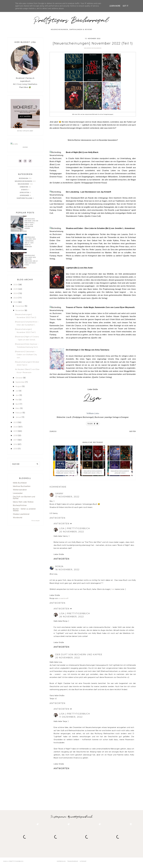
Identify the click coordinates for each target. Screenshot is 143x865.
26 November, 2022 (71, 616)
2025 (15, 289)
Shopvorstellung (25, 198)
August (19, 386)
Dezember (20, 306)
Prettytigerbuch (16, 861)
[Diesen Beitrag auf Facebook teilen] (94, 424)
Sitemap (83, 861)
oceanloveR (63, 598)
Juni (17, 395)
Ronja (59, 566)
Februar (19, 413)
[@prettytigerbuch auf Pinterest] (20, 161)
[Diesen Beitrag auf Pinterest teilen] (97, 424)
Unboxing (25, 187)
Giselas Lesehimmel (21, 514)
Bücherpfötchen (20, 505)
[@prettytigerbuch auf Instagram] (25, 161)
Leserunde (25, 195)
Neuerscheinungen (92, 48)
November (20, 310)
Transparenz (72, 861)
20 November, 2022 (71, 531)
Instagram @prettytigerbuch (72, 816)
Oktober (19, 378)
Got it (125, 6)
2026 (15, 284)
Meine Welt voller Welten (23, 502)
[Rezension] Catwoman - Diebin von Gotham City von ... (26, 354)
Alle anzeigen (35, 520)
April (17, 404)
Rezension (25, 178)
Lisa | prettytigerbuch (74, 528)
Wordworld (17, 517)
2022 (15, 302)
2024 (15, 293)
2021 (15, 422)
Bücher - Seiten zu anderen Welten (24, 510)
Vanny (59, 493)
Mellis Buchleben (20, 483)
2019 (15, 431)
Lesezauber (18, 493)
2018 (15, 435)
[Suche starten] (37, 464)
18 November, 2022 (67, 569)
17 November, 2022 (67, 496)
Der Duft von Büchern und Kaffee (78, 654)
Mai (17, 400)
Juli (17, 391)
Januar (18, 417)
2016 (15, 444)
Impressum (61, 861)
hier (112, 589)
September (20, 382)
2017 (15, 440)
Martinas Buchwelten (21, 486)
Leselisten (25, 192)
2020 (15, 427)
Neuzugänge (25, 184)
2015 (15, 449)
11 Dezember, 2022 (71, 717)
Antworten (57, 518)
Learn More (114, 6)
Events (25, 190)
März (18, 408)
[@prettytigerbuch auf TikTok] (30, 161)
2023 (15, 298)
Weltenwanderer (20, 490)
